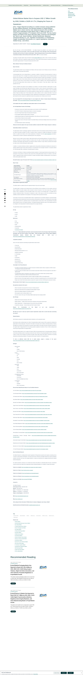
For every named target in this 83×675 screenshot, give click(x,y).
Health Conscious (51, 515)
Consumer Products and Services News (15, 5)
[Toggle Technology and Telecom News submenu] (73, 5)
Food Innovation (38, 515)
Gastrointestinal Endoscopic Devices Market (22, 523)
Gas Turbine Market (18, 524)
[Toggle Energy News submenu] (29, 5)
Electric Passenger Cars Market (20, 527)
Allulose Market (17, 521)
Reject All (63, 672)
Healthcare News (46, 5)
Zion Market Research (36, 43)
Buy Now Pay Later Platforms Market (21, 541)
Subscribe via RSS (71, 14)
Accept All (70, 672)
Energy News (26, 5)
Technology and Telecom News (67, 5)
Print (69, 11)
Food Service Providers (19, 229)
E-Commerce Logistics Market (20, 544)
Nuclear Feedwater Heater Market (21, 537)
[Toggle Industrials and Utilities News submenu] (61, 5)
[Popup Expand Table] (58, 169)
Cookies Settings (56, 672)
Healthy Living (33, 515)
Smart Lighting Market (19, 551)
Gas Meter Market (18, 532)
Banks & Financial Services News (35, 5)
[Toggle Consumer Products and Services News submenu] (22, 5)
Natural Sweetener (22, 515)
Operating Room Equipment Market (21, 546)
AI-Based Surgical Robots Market (20, 526)
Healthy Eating (15, 517)
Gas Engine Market (18, 529)
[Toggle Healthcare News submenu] (49, 5)
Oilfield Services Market (19, 534)
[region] (41, 673)
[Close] (81, 673)
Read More (13, 583)
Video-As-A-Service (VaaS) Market (21, 538)
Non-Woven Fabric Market (19, 543)
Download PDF (70, 12)
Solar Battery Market (18, 540)
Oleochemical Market (18, 535)
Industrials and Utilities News (55, 5)
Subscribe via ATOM (71, 15)
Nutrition (28, 515)
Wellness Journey (44, 515)
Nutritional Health (16, 515)
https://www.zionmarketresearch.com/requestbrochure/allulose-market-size (26, 340)
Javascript (70, 17)
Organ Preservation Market (19, 549)
